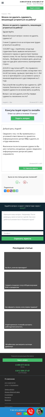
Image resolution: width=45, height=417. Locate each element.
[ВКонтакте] (5, 191)
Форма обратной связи (12, 392)
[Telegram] (17, 191)
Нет (19, 413)
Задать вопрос (35, 8)
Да (26, 413)
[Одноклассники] (8, 191)
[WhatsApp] (14, 191)
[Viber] (11, 191)
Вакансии (8, 400)
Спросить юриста (32, 168)
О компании (9, 395)
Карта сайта (8, 407)
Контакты (8, 397)
